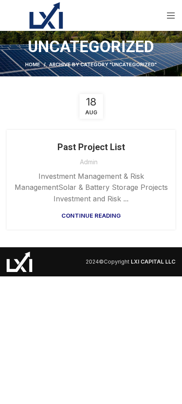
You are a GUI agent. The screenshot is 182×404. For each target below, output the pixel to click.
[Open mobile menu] (171, 15)
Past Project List (91, 147)
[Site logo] (46, 14)
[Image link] (19, 261)
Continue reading (91, 216)
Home (32, 64)
